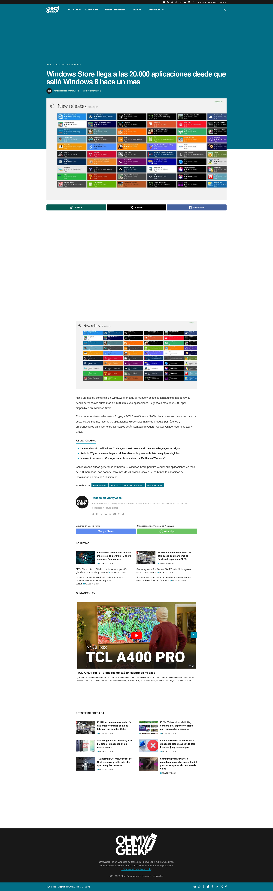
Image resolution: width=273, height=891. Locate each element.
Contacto (223, 2)
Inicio (49, 64)
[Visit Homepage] (53, 9)
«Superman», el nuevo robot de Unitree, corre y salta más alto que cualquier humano (114, 762)
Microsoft (114, 485)
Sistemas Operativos (133, 485)
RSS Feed (51, 886)
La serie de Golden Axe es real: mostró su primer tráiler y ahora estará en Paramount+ (114, 556)
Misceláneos (61, 64)
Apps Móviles (99, 485)
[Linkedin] (106, 514)
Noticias (73, 9)
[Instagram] (110, 514)
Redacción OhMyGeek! (68, 90)
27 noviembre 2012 (92, 90)
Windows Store (154, 485)
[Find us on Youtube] (164, 2)
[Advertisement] (136, 39)
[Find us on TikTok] (176, 2)
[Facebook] (97, 514)
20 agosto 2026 (106, 563)
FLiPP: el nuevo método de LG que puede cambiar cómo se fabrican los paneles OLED (174, 556)
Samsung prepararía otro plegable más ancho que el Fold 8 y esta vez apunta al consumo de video (178, 763)
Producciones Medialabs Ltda (136, 868)
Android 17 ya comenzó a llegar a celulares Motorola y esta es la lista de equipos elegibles (129, 453)
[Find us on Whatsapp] (172, 2)
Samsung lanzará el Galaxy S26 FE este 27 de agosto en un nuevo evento (163, 571)
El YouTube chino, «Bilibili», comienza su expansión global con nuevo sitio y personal (101, 571)
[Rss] (119, 514)
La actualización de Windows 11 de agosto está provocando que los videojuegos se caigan (130, 448)
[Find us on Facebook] (193, 2)
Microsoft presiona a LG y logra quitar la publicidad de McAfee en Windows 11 (123, 458)
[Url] (93, 514)
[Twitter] (101, 514)
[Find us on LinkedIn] (185, 2)
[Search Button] (225, 9)
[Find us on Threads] (181, 2)
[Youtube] (114, 514)
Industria (76, 64)
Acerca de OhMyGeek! (207, 2)
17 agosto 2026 (169, 773)
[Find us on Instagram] (168, 2)
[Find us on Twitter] (189, 2)
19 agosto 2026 (166, 572)
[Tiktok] (123, 514)
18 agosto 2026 (179, 580)
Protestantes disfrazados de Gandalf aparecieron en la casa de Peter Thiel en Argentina (163, 579)
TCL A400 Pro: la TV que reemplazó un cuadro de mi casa (116, 672)
